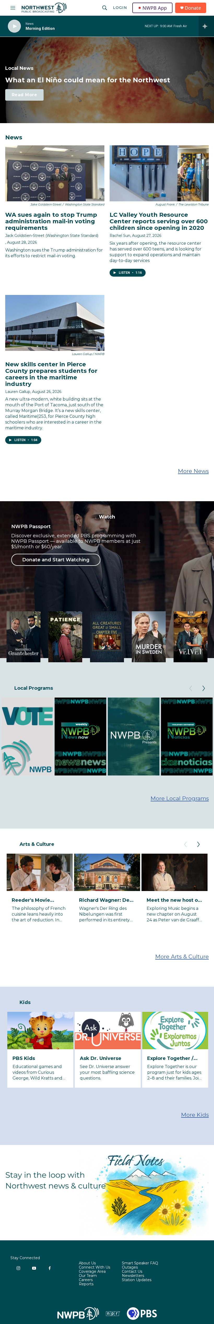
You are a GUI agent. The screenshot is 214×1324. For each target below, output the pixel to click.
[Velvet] (190, 636)
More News (193, 471)
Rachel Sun (120, 235)
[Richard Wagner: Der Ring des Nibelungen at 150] (107, 872)
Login (120, 7)
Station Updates (136, 1280)
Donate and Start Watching (56, 560)
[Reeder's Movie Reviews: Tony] (40, 872)
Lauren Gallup (17, 391)
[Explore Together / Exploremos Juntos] (175, 1030)
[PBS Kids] (40, 1030)
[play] (14, 26)
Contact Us (132, 1272)
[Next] (203, 688)
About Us (87, 1263)
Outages (130, 1267)
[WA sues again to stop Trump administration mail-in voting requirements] (54, 173)
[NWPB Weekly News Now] (80, 736)
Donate (193, 8)
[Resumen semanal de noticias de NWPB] (187, 736)
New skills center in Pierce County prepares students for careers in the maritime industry (51, 374)
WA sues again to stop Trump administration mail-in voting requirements (51, 221)
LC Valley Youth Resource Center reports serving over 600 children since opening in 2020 (159, 221)
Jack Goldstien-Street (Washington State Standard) (51, 235)
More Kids (195, 1114)
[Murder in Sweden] (149, 636)
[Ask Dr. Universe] (108, 1030)
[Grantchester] (23, 636)
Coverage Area (92, 1272)
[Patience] (65, 636)
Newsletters (133, 1276)
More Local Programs (180, 798)
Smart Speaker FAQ (140, 1263)
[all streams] (206, 26)
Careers (86, 1280)
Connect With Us (94, 1267)
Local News (19, 68)
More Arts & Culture (182, 956)
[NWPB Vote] (27, 736)
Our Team (88, 1276)
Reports (86, 1284)
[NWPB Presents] (133, 736)
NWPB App (154, 8)
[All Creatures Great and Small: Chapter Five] (107, 636)
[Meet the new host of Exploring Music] (174, 872)
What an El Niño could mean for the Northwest (87, 80)
